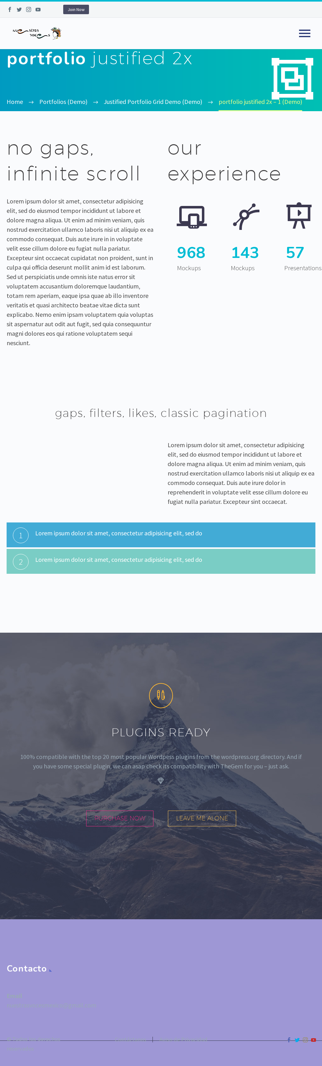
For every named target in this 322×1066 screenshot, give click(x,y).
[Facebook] (9, 9)
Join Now (76, 9)
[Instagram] (28, 9)
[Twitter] (19, 9)
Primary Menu (304, 33)
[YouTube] (38, 9)
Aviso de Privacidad (183, 1040)
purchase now (119, 818)
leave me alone (202, 818)
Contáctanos (130, 1040)
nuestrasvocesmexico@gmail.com (51, 1005)
